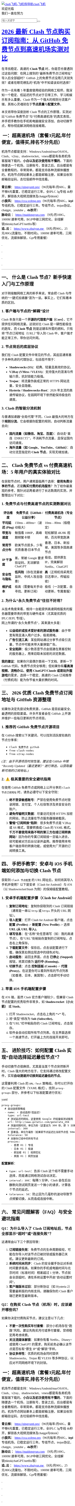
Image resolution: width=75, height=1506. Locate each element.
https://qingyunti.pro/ (27, 187)
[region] (37, 552)
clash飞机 (39, 4)
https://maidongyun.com (30, 214)
